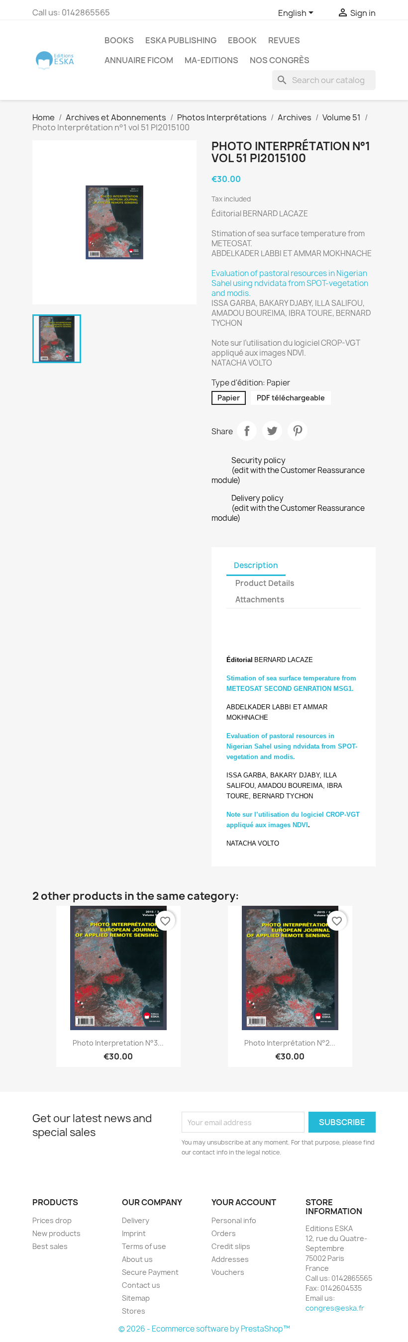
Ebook (242, 40)
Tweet (272, 431)
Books (119, 40)
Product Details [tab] (264, 583)
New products (56, 1233)
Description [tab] (256, 565)
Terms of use (144, 1246)
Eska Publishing (180, 40)
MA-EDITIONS (211, 60)
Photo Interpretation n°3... (118, 1043)
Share (247, 431)
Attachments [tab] (259, 599)
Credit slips (230, 1246)
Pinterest (297, 431)
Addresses (230, 1259)
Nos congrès (279, 60)
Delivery (135, 1220)
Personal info (233, 1220)
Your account (243, 1202)
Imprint (134, 1233)
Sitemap (136, 1298)
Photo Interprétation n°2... (289, 1043)
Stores (133, 1311)
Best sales (50, 1246)
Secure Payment (150, 1272)
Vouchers (227, 1272)
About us (137, 1259)
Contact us (141, 1285)
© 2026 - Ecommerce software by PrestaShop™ (204, 1329)
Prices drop (52, 1220)
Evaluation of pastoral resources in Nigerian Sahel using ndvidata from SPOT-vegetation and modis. (289, 283)
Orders (223, 1233)
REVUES (284, 40)
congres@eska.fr (335, 1308)
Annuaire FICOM (138, 60)
